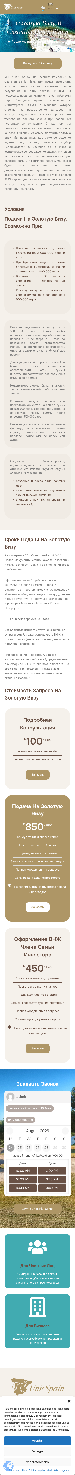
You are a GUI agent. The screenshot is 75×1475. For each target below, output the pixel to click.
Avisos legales (61, 1470)
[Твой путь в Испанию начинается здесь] (14, 6)
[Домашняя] (9, 42)
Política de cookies (16, 1470)
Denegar (37, 1451)
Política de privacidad (40, 1470)
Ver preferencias (37, 1462)
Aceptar (37, 1441)
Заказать (37, 775)
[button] (69, 1401)
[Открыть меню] (68, 7)
